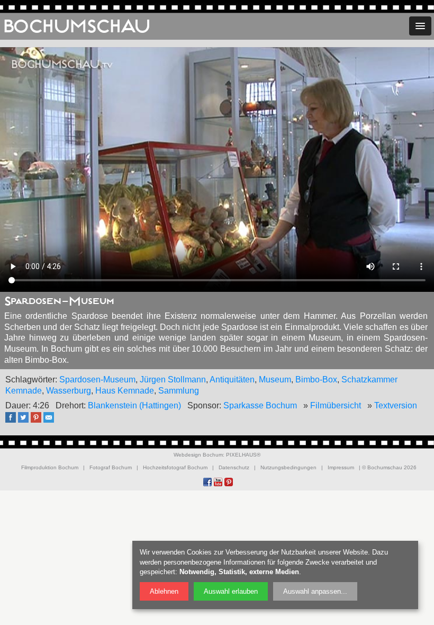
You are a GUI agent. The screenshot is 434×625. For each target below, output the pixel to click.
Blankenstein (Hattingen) (134, 405)
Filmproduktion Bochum (49, 467)
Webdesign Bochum (198, 455)
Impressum (341, 467)
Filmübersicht (335, 405)
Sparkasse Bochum (260, 405)
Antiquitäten (232, 379)
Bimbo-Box (316, 379)
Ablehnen (164, 591)
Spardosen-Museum (97, 379)
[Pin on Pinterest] (39, 421)
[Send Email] (51, 421)
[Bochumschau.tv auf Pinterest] (228, 482)
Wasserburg (68, 390)
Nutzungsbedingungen (288, 467)
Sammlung (178, 390)
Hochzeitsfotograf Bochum (175, 467)
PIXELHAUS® (243, 455)
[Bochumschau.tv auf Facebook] (207, 482)
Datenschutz (234, 467)
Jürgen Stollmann (173, 379)
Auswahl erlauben (231, 591)
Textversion (395, 405)
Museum (275, 379)
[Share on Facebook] (13, 421)
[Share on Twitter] (26, 421)
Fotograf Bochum (110, 467)
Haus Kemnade (124, 390)
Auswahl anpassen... (315, 591)
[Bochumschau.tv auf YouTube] (218, 482)
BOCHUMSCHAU (76, 26)
